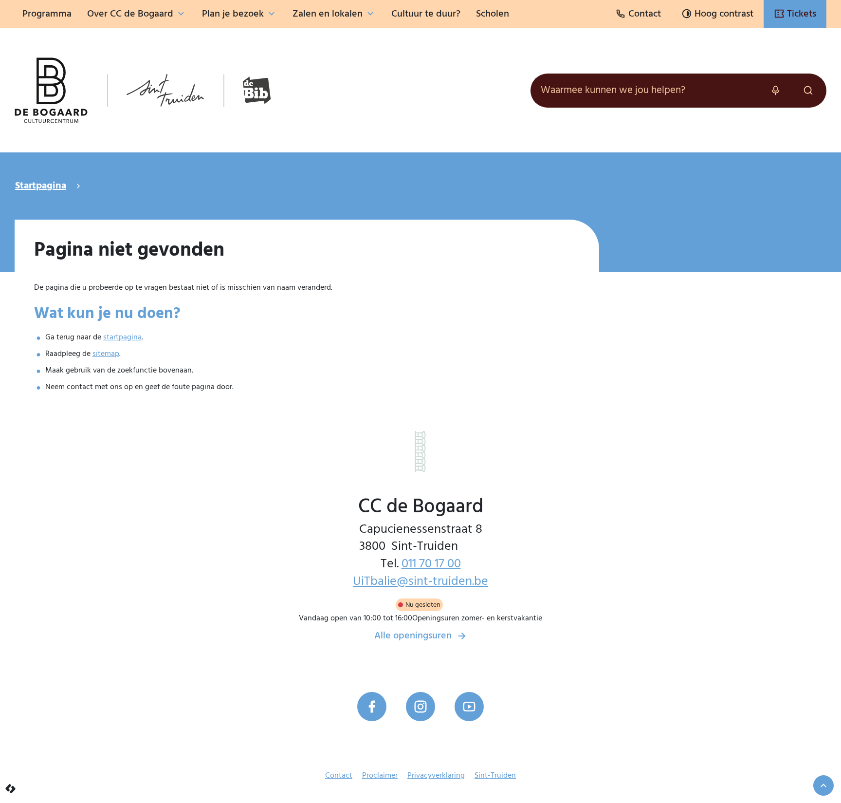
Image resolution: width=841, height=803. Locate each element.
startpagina (122, 337)
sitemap (105, 354)
